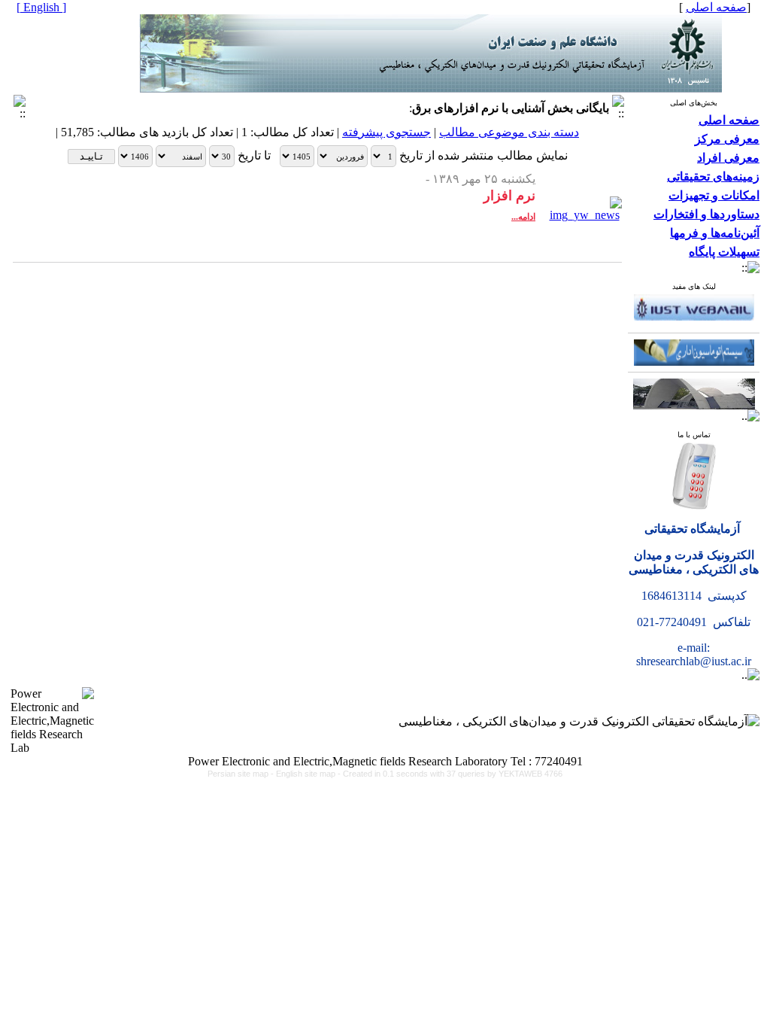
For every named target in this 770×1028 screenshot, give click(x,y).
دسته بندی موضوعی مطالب (509, 132)
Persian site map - (242, 773)
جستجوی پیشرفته (386, 132)
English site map (307, 773)
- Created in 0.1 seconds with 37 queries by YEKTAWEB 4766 (450, 773)
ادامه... (523, 216)
